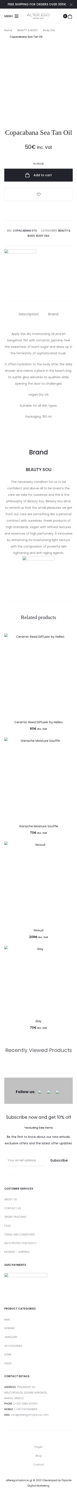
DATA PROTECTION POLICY (20, 1243)
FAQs (7, 1225)
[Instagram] (49, 1092)
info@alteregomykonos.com (30, 1415)
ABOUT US (10, 1199)
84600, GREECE (14, 1398)
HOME (7, 1354)
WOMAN (9, 1328)
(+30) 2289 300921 (25, 1403)
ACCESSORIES (13, 1346)
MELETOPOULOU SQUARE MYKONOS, (25, 1392)
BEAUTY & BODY (28, 30)
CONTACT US (12, 1208)
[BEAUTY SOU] (20, 265)
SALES (8, 1363)
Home (8, 30)
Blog (38, 1456)
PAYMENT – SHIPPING (17, 1252)
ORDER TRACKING (15, 1217)
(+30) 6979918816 (25, 1409)
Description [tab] (29, 314)
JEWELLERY (11, 1337)
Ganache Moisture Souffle (38, 826)
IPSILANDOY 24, (26, 1387)
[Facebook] (40, 1092)
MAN (7, 1319)
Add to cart (42, 175)
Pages (38, 1447)
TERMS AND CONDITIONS (19, 1234)
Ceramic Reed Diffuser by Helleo (38, 722)
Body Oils (49, 30)
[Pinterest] (57, 1092)
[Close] (71, 4)
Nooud (38, 930)
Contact (38, 1464)
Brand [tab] (53, 314)
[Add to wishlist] (38, 194)
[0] (70, 16)
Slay (38, 1021)
